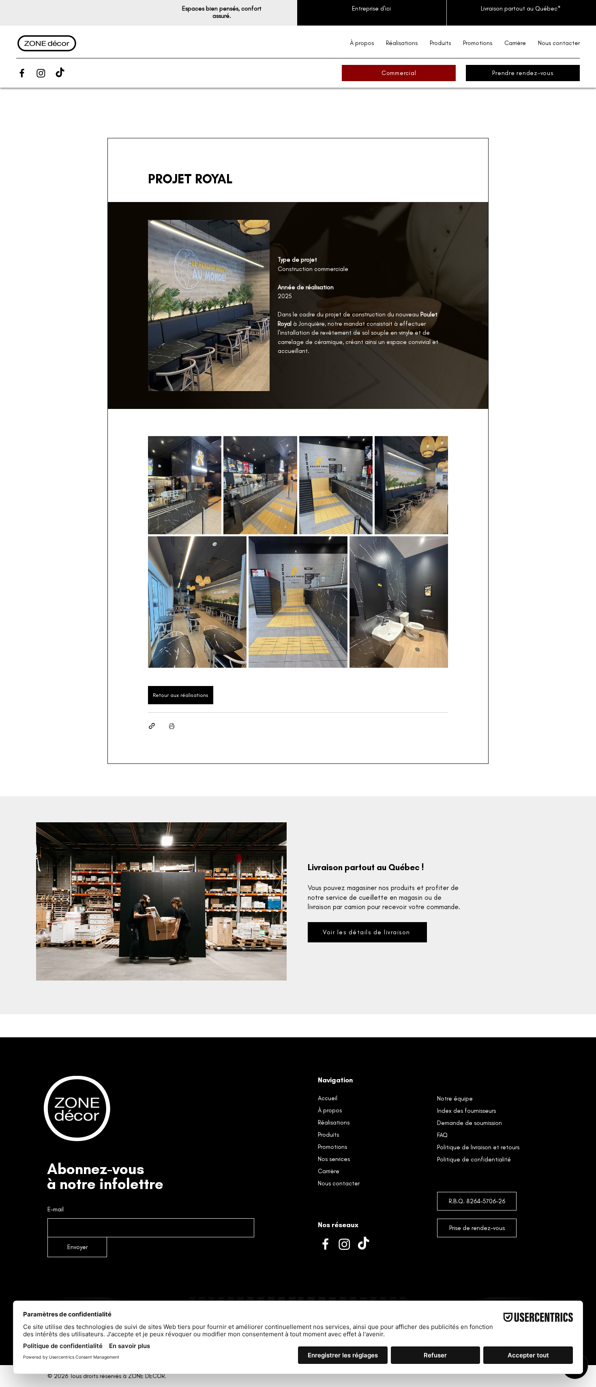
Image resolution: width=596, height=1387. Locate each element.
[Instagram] (41, 73)
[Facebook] (22, 73)
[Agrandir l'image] (184, 485)
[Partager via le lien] (152, 726)
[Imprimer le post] (172, 726)
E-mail (55, 1209)
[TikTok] (60, 73)
